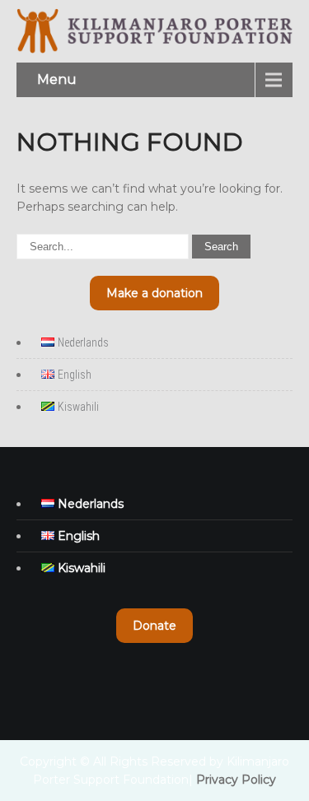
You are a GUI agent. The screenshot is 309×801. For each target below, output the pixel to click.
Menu (57, 79)
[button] (154, 293)
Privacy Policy (236, 779)
